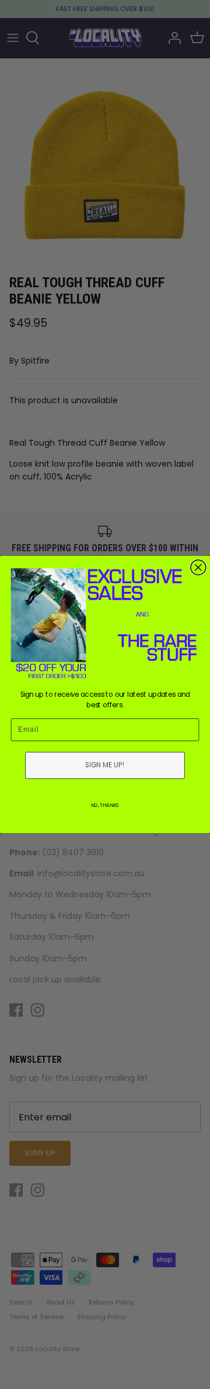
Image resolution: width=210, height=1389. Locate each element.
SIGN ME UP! (105, 765)
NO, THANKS (105, 805)
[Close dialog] (198, 567)
